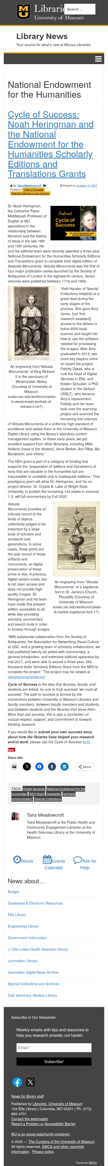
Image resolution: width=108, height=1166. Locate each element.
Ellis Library (17, 914)
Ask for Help (88, 863)
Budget (13, 891)
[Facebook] (17, 1081)
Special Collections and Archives (30, 193)
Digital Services (34, 789)
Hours (27, 860)
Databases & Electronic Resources (35, 903)
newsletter (54, 794)
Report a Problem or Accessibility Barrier (43, 1123)
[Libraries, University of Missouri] (25, 12)
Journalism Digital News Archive (33, 972)
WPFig (93, 1162)
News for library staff (27, 1096)
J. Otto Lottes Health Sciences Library (38, 949)
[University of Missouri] (15, 12)
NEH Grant (36, 794)
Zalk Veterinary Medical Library (32, 995)
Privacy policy (42, 1151)
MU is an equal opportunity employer (40, 1133)
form (86, 741)
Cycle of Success (33, 189)
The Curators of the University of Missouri (61, 1141)
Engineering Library (23, 926)
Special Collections (48, 799)
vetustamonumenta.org (26, 676)
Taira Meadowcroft (29, 185)
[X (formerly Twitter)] (30, 1081)
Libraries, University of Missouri (57, 1103)
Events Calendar (55, 863)
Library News (42, 36)
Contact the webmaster (29, 1118)
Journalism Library (22, 960)
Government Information (27, 937)
